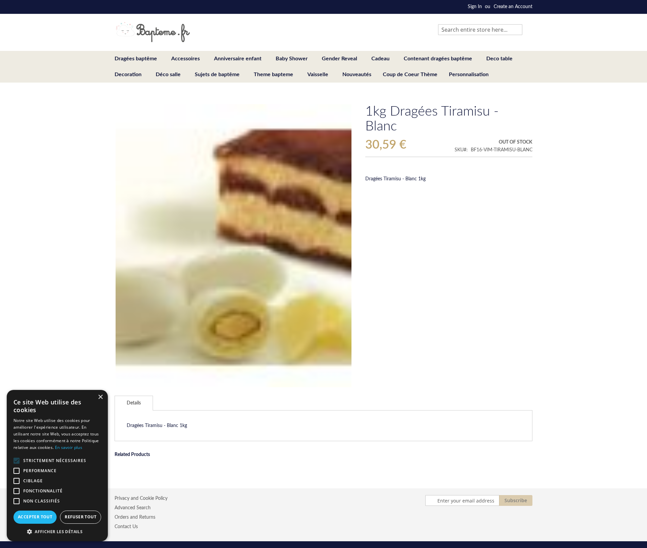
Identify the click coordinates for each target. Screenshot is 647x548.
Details (134, 403)
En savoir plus (68, 447)
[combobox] (480, 29)
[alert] (57, 465)
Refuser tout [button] (80, 517)
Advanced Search (133, 508)
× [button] (100, 397)
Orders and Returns (135, 517)
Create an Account (513, 6)
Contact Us (126, 526)
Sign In (475, 6)
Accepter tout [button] (35, 517)
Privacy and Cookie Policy (141, 498)
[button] (57, 531)
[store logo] (153, 32)
